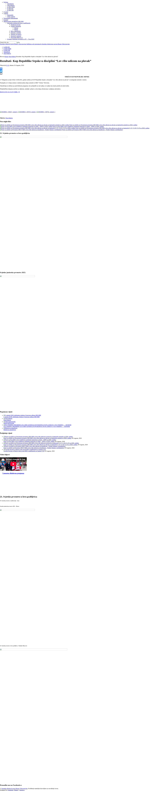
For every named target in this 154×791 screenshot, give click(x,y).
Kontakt (6, 20)
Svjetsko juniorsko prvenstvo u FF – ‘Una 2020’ (20, 39)
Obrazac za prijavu (16, 34)
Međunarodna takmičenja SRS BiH (14, 21)
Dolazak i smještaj (16, 32)
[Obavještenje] (8, 418)
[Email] (77, 73)
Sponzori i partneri (16, 36)
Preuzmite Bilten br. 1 (17, 37)
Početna (6, 2)
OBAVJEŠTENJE (9, 423)
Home (6, 56)
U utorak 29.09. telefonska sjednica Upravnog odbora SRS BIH (22, 417)
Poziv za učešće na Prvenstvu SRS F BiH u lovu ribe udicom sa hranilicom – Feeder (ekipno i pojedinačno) (92, 129)
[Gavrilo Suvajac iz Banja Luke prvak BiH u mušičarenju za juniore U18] (25, 449)
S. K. (7, 65)
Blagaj (16, 29)
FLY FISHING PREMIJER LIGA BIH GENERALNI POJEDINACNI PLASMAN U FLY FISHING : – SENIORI (37, 426)
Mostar (16, 28)
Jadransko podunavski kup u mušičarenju (18, 23)
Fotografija (10, 15)
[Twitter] (77, 71)
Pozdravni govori (15, 24)
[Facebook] (77, 69)
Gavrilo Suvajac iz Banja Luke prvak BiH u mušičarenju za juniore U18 (24, 451)
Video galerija (11, 16)
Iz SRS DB (10, 10)
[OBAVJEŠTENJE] (10, 421)
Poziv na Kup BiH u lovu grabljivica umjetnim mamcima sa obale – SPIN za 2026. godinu (78, 126)
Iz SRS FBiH (11, 7)
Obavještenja (10, 5)
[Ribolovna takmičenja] (10, 428)
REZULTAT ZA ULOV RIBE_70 (10, 92)
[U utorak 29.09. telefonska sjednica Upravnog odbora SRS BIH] (22, 415)
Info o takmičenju (16, 31)
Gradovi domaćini (16, 26)
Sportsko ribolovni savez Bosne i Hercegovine (35, 44)
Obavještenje (7, 420)
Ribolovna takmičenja (10, 430)
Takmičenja (10, 4)
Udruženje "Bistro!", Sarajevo (15, 790)
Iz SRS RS (10, 8)
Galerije (6, 13)
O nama (6, 12)
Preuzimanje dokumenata (11, 18)
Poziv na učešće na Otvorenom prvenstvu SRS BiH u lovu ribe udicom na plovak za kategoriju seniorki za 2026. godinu (103, 125)
